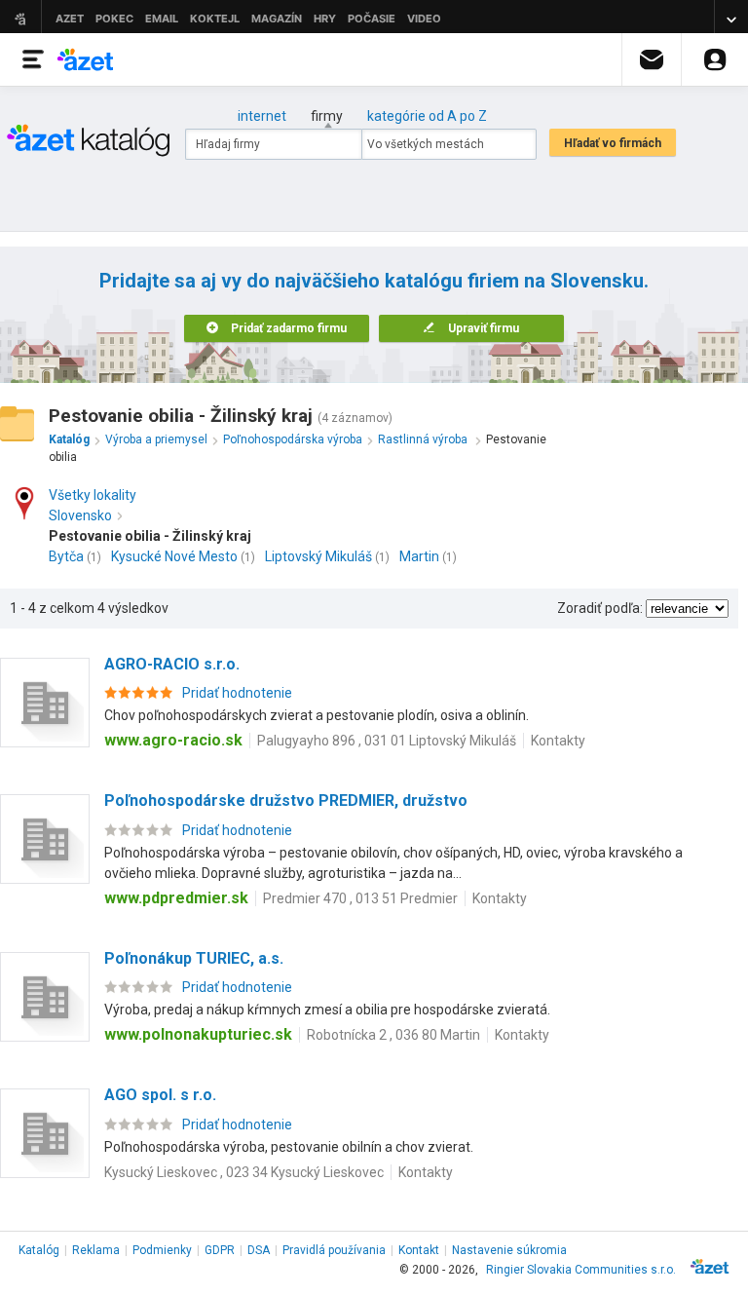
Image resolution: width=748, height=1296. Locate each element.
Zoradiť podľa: (600, 608)
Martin (419, 556)
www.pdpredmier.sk (176, 898)
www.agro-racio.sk (173, 740)
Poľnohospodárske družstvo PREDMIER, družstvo (286, 800)
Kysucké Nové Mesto (174, 556)
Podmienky (162, 1250)
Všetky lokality (92, 495)
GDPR (220, 1250)
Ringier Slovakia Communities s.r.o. (581, 1270)
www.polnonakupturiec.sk (198, 1034)
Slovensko (80, 515)
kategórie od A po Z (427, 116)
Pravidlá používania (334, 1250)
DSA (258, 1250)
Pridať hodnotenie (237, 693)
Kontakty (558, 740)
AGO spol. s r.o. (160, 1095)
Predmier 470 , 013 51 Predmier (360, 898)
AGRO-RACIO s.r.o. (172, 664)
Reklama (96, 1250)
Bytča (66, 556)
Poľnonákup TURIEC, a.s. (193, 958)
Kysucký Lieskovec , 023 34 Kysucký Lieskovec (244, 1172)
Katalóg (39, 1250)
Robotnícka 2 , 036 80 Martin (393, 1035)
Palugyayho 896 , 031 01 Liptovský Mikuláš (386, 740)
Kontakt (418, 1250)
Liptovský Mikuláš (318, 556)
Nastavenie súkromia (509, 1250)
